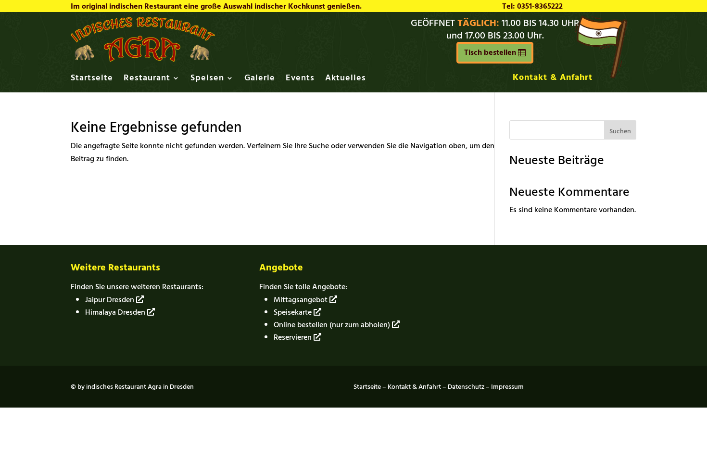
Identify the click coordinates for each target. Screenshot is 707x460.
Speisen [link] (207, 80)
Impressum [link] (507, 386)
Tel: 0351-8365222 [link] (532, 6)
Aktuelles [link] (345, 80)
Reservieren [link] (294, 337)
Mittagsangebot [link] (301, 300)
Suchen (620, 131)
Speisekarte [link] (294, 312)
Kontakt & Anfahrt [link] (553, 77)
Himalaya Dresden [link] (116, 312)
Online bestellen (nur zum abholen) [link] (333, 325)
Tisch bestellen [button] (490, 52)
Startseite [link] (92, 80)
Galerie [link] (259, 80)
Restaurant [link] (147, 80)
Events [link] (300, 80)
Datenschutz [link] (466, 386)
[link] (143, 59)
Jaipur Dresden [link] (110, 300)
